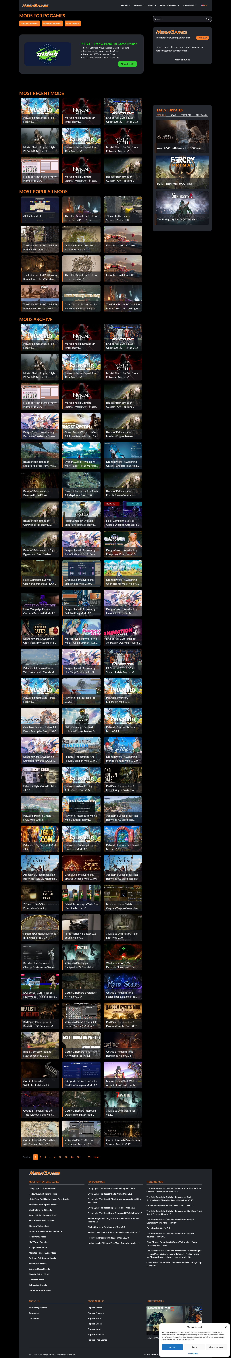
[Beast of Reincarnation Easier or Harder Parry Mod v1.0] (40, 455)
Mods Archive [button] (72, 23)
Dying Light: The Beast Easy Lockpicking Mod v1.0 (111, 1188)
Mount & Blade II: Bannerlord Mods (45, 1231)
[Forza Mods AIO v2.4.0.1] (123, 268)
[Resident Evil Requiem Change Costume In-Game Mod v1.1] (40, 956)
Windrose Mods (36, 1279)
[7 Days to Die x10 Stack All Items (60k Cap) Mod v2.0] (81, 1015)
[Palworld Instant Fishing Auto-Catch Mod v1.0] (81, 779)
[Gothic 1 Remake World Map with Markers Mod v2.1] (40, 1133)
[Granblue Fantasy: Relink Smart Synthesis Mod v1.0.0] (81, 868)
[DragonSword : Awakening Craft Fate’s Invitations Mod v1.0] (40, 632)
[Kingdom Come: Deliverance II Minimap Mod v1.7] (40, 927)
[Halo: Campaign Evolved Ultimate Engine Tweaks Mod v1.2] (81, 720)
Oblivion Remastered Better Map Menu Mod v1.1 (170, 1205)
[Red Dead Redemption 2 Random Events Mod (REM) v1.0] (123, 1015)
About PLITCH (127, 64)
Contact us (34, 1313)
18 (66, 1157)
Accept (172, 1347)
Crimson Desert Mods (39, 1269)
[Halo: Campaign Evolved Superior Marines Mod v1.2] (81, 514)
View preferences (216, 1347)
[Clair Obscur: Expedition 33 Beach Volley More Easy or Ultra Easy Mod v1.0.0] (81, 298)
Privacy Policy (151, 1354)
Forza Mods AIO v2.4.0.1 (158, 1228)
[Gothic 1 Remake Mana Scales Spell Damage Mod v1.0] (123, 986)
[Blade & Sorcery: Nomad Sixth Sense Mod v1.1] (40, 1045)
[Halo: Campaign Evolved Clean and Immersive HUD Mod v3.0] (40, 573)
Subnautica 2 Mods (38, 1285)
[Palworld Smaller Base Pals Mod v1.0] (40, 111)
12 (60, 1157)
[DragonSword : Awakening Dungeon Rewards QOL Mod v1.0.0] (40, 750)
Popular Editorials (96, 1334)
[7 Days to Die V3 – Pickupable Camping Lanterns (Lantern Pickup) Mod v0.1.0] (40, 897)
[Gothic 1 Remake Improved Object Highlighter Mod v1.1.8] (81, 1104)
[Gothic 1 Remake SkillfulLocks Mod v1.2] (40, 1074)
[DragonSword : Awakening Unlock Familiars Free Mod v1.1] (123, 455)
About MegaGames (38, 1307)
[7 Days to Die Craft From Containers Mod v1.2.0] (81, 1133)
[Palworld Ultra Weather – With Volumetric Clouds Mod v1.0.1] (40, 661)
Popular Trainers (96, 1313)
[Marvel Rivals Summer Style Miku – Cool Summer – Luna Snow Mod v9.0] (81, 632)
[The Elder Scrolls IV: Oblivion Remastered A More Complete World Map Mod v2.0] (81, 268)
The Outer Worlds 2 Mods (41, 1220)
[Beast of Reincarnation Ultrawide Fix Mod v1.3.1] (40, 514)
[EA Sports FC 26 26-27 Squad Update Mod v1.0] (123, 661)
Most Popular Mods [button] (52, 23)
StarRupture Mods (38, 1263)
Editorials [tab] (186, 115)
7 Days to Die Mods (38, 1247)
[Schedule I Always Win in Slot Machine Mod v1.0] (81, 897)
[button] (225, 1327)
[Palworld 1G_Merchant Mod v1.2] (40, 838)
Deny (194, 1347)
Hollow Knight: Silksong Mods (43, 1193)
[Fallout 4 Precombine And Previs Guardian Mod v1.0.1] (81, 750)
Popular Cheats (95, 1323)
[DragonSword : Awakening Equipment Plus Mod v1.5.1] (123, 543)
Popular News (94, 1329)
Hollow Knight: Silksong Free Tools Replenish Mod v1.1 (113, 1243)
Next (96, 1157)
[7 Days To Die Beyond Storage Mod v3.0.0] (123, 209)
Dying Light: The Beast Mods (42, 1188)
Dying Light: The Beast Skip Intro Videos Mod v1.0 (111, 1207)
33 (89, 1157)
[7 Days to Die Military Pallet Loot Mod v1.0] (123, 927)
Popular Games (95, 1307)
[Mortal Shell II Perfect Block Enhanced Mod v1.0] (123, 140)
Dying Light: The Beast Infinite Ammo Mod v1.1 (110, 1193)
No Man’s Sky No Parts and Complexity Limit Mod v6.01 (114, 1232)
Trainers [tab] (161, 115)
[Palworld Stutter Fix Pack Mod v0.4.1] (123, 720)
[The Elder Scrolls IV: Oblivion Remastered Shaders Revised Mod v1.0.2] (40, 298)
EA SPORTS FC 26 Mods (40, 1210)
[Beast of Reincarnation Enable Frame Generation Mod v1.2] (123, 484)
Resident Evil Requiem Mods (42, 1258)
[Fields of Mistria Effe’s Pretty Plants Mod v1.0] (40, 170)
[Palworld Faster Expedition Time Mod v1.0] (81, 140)
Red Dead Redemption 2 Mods (43, 1204)
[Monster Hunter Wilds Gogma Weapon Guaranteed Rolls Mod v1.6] (123, 897)
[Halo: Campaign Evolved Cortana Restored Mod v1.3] (40, 602)
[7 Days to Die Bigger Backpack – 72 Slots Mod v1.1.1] (81, 956)
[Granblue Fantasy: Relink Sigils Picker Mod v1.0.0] (81, 573)
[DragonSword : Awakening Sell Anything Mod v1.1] (81, 602)
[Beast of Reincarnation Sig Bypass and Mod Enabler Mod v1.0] (40, 543)
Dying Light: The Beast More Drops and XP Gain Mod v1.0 (115, 1213)
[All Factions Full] (40, 209)
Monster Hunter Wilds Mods (42, 1252)
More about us (182, 59)
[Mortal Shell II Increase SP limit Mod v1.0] (81, 111)
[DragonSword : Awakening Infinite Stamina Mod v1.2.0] (123, 750)
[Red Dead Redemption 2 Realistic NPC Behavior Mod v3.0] (40, 1015)
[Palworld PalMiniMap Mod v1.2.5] (81, 691)
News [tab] (173, 115)
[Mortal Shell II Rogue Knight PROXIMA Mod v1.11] (40, 140)
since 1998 (202, 37)
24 (72, 1157)
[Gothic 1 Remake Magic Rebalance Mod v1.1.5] (123, 1045)
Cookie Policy (193, 1353)
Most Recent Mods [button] (29, 23)
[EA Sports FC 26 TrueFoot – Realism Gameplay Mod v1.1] (81, 1074)
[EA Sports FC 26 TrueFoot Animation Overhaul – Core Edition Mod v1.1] (123, 632)
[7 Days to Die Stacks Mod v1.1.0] (123, 1104)
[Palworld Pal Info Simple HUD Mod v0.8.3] (40, 809)
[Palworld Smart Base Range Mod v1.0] (40, 691)
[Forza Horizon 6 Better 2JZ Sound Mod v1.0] (81, 927)
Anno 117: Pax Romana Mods (42, 1215)
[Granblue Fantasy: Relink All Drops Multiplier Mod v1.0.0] (40, 720)
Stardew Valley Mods (39, 1226)
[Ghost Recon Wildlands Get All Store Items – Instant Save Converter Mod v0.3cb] (81, 425)
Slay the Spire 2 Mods (39, 1274)
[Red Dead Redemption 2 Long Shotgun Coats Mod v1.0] (123, 779)
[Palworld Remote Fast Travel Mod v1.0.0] (123, 838)
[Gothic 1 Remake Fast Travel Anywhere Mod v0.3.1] (81, 1045)
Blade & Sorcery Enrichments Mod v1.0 (106, 1227)
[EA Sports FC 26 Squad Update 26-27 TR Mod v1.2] (123, 111)
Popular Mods (94, 1318)
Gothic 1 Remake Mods (40, 1290)
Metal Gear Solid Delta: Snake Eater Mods (49, 1199)
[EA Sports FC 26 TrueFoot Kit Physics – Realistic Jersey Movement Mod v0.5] (40, 986)
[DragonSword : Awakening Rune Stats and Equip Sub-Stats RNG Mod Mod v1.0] (81, 543)
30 (78, 1157)
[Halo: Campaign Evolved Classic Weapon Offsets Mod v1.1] (123, 514)
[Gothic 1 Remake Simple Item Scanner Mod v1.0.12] (123, 1133)
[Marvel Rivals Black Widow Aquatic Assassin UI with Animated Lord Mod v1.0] (123, 1074)
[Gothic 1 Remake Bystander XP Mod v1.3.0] (81, 986)
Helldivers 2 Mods (37, 1236)
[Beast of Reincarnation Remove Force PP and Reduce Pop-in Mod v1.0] (40, 484)
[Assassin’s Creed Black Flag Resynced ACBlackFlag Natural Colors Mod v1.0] (123, 809)
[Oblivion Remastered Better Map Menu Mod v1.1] (81, 239)
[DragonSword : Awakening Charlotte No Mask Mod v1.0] (123, 573)
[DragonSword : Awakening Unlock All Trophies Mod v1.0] (123, 602)
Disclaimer (34, 1318)
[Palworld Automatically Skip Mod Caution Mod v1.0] (81, 809)
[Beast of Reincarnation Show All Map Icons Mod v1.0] (81, 484)
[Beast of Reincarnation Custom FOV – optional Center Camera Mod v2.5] (123, 170)
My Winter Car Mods (39, 1242)
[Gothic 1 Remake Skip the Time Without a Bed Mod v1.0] (40, 1104)
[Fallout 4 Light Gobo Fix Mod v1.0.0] (40, 779)
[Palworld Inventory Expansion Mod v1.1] (123, 691)
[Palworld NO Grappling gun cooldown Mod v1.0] (81, 838)
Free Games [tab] (201, 115)
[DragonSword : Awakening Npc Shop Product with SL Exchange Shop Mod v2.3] (81, 661)
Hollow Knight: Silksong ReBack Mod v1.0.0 (108, 1237)
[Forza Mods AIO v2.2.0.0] (123, 239)
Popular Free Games (97, 1339)
